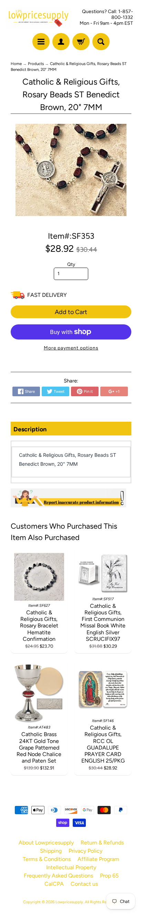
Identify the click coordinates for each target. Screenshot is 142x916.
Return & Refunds (102, 842)
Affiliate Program (98, 859)
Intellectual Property (71, 867)
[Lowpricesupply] (38, 18)
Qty (71, 264)
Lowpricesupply (69, 901)
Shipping (51, 851)
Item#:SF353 (71, 236)
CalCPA (54, 884)
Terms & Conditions (47, 859)
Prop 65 (109, 875)
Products (36, 63)
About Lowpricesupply (46, 842)
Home (16, 63)
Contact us (84, 884)
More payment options (71, 348)
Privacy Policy (85, 851)
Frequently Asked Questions (58, 875)
